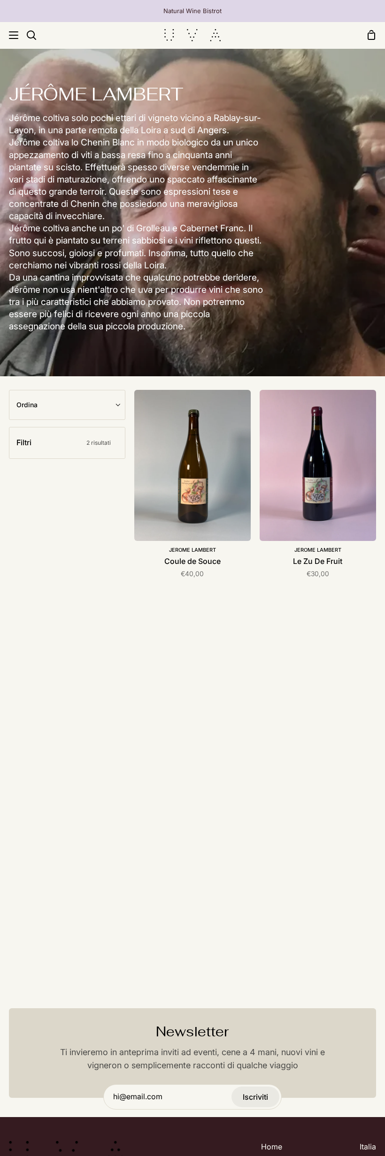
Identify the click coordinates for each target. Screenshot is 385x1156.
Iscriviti (255, 1097)
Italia (368, 1146)
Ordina (27, 405)
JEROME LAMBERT (192, 550)
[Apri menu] (9, 35)
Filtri (63, 442)
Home (271, 1146)
